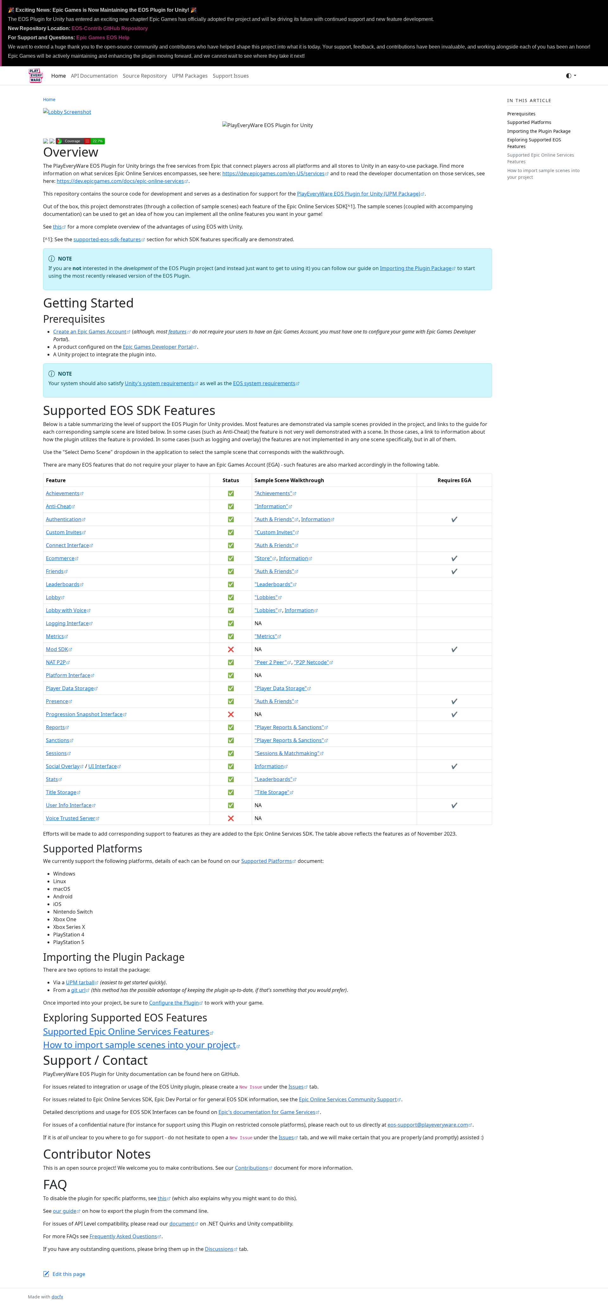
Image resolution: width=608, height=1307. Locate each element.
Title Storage (61, 792)
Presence (57, 701)
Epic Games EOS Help (103, 37)
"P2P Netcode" (311, 662)
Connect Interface (67, 545)
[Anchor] (112, 319)
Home (58, 75)
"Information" (271, 506)
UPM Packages (190, 75)
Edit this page (69, 1274)
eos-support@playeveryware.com (428, 1124)
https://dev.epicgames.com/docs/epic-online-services (120, 181)
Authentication (63, 519)
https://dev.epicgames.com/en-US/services (273, 173)
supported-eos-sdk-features (107, 239)
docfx (57, 1297)
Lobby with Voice (66, 610)
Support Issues (231, 75)
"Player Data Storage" (281, 688)
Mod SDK (57, 649)
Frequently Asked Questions (123, 1236)
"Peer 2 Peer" (271, 662)
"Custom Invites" (275, 532)
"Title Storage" (272, 792)
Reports (55, 727)
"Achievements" (273, 493)
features (177, 331)
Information (315, 519)
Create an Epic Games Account (89, 331)
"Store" (263, 558)
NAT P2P (56, 662)
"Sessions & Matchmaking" (287, 753)
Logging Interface (67, 623)
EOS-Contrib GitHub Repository (110, 28)
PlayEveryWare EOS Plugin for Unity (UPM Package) (358, 193)
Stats (52, 779)
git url (78, 990)
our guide (64, 1210)
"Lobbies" (266, 597)
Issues (296, 1086)
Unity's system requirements (159, 383)
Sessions (56, 753)
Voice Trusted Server (70, 818)
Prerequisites (521, 114)
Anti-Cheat (58, 506)
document (181, 1223)
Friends (55, 571)
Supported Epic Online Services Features (126, 1031)
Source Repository (145, 75)
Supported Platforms (266, 860)
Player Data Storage (70, 688)
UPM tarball (80, 982)
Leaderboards (62, 584)
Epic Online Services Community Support (348, 1099)
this (57, 226)
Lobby (53, 597)
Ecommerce (60, 558)
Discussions (219, 1249)
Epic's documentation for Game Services (266, 1112)
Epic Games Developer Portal (158, 346)
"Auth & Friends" (274, 519)
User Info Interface (69, 805)
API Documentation (94, 75)
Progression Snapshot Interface (84, 714)
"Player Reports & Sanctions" (289, 727)
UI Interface (102, 766)
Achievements (62, 493)
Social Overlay (62, 766)
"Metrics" (266, 636)
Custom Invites (64, 532)
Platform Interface (68, 675)
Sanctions (57, 740)
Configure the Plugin (174, 1002)
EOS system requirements (264, 383)
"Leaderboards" (274, 584)
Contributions (251, 1167)
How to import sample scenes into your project (139, 1044)
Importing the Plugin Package (416, 268)
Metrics (55, 636)
